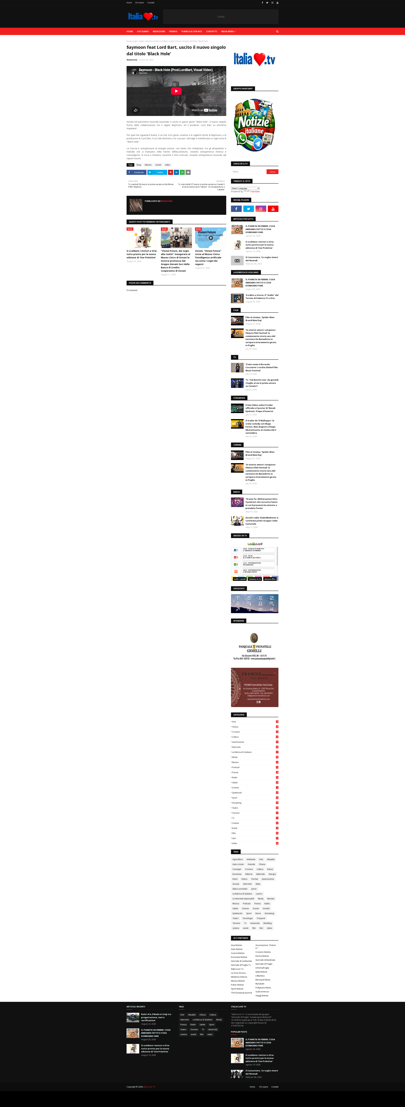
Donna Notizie (262, 955)
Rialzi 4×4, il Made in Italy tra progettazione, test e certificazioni (156, 1017)
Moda (255, 757)
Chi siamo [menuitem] (143, 31)
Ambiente (251, 859)
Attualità (270, 859)
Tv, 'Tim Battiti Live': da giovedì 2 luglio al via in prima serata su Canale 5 (262, 382)
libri (255, 838)
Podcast (255, 767)
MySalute (259, 983)
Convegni (237, 869)
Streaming (255, 802)
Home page (132, 41)
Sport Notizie (237, 988)
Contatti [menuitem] (211, 31)
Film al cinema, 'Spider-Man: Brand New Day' (260, 319)
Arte (255, 721)
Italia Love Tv (237, 968)
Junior (254, 888)
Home (129, 2)
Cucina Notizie (237, 953)
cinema (255, 823)
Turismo (255, 813)
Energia (272, 874)
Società (266, 908)
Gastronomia (255, 742)
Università (254, 923)
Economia (237, 874)
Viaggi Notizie (261, 995)
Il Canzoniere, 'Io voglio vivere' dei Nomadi (262, 259)
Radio (255, 777)
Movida (270, 898)
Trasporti (261, 918)
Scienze (255, 787)
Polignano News (263, 987)
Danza (270, 869)
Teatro (255, 808)
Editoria (248, 874)
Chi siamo (139, 2)
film (255, 833)
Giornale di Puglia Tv (241, 964)
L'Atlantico (260, 975)
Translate (255, 191)
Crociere (255, 732)
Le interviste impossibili (243, 898)
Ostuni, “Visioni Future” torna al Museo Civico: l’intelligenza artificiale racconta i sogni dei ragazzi (208, 257)
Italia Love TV (149, 1086)
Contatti (150, 2)
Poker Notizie (237, 984)
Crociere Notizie (263, 952)
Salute (255, 782)
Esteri (235, 879)
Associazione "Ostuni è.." (265, 946)
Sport (255, 797)
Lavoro (259, 893)
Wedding (267, 923)
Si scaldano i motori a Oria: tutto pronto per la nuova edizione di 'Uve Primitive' (142, 254)
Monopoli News (262, 979)
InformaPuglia (262, 967)
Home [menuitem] (130, 31)
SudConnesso (262, 991)
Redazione (132, 59)
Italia (258, 884)
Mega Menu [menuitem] (227, 31)
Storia (258, 913)
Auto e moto (238, 864)
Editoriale (260, 874)
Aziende (251, 864)
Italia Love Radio (240, 888)
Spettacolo (255, 792)
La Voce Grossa (238, 972)
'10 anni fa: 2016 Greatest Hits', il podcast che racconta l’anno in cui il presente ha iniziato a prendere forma (262, 504)
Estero (244, 879)
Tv (255, 818)
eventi (255, 828)
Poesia (255, 772)
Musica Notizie (238, 980)
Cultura (255, 737)
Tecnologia (248, 918)
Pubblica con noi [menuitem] (191, 31)
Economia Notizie (239, 957)
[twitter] (267, 2)
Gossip (236, 884)
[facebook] (262, 2)
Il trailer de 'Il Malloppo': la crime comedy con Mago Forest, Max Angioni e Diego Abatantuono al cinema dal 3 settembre (261, 426)
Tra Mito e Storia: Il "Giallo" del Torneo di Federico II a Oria (262, 297)
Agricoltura (238, 859)
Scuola (256, 908)
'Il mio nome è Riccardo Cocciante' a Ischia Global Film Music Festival (262, 367)
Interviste (255, 747)
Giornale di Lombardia (241, 961)
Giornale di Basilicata (265, 959)
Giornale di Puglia (263, 963)
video (141, 41)
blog (139, 164)
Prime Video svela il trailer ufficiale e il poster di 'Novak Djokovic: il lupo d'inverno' (260, 408)
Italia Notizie (261, 971)
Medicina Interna (239, 976)
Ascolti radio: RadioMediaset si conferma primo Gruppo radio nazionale (262, 520)
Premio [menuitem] (173, 31)
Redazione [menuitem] (159, 31)
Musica (148, 164)
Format (254, 879)
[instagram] (272, 2)
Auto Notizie (237, 949)
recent (158, 164)
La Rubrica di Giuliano (255, 752)
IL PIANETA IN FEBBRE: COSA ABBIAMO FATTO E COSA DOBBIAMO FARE (260, 229)
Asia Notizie (236, 945)
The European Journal (241, 992)
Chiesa (255, 726)
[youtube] (277, 2)
